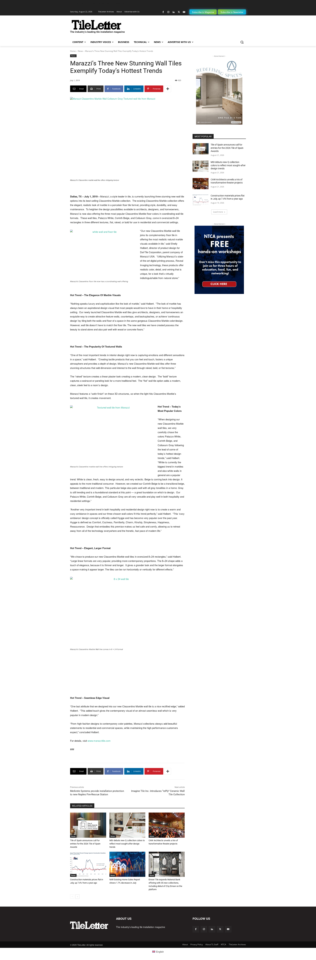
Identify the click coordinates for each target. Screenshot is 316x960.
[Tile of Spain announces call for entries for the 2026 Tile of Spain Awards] (88, 825)
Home (73, 51)
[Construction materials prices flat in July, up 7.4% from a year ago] (88, 864)
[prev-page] (72, 896)
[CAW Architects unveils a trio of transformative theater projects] (167, 825)
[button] (242, 42)
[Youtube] (184, 12)
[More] (167, 88)
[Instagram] (168, 12)
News (80, 51)
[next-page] (77, 896)
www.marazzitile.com (99, 740)
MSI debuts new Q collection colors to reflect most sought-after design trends (127, 843)
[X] (179, 12)
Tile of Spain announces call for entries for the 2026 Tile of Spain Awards (85, 843)
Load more (218, 211)
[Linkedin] (173, 12)
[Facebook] (163, 12)
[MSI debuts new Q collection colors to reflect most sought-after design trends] (127, 825)
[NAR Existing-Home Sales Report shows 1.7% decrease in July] (127, 864)
